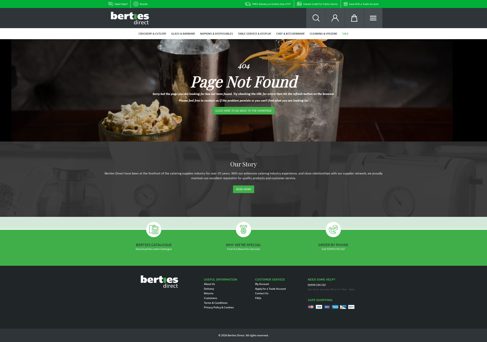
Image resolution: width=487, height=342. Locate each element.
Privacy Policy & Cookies (219, 307)
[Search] (316, 17)
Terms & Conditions (216, 303)
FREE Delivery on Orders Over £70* (271, 4)
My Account (262, 284)
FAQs (258, 298)
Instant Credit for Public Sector (320, 4)
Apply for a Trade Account (270, 288)
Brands (144, 4)
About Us (209, 284)
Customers (210, 298)
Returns (208, 293)
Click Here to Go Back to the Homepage (243, 110)
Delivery (209, 288)
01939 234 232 (336, 249)
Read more (243, 189)
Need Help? (121, 4)
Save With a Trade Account (364, 4)
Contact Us (261, 293)
